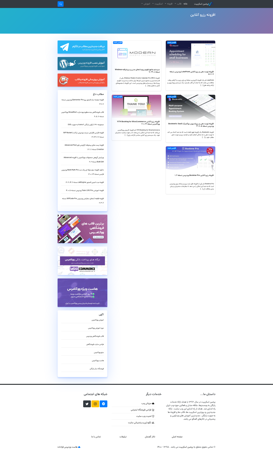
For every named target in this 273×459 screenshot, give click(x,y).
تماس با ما (96, 437)
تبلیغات (123, 437)
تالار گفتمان (150, 437)
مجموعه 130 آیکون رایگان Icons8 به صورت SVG (86, 124)
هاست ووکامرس (98, 360)
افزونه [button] (169, 4)
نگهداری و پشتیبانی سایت (140, 423)
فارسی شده (172, 42)
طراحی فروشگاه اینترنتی (141, 410)
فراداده (61, 447)
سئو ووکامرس (99, 352)
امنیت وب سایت (144, 416)
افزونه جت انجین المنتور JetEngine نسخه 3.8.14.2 (85, 182)
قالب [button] (178, 4)
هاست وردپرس (70, 447)
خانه (184, 4)
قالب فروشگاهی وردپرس (95, 336)
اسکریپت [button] (158, 4)
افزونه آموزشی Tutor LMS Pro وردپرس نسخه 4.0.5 (85, 190)
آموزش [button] (146, 4)
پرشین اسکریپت (201, 4)
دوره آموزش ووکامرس (96, 328)
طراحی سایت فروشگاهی (95, 344)
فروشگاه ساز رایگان (97, 369)
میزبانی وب (146, 403)
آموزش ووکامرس (98, 320)
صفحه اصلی (177, 437)
